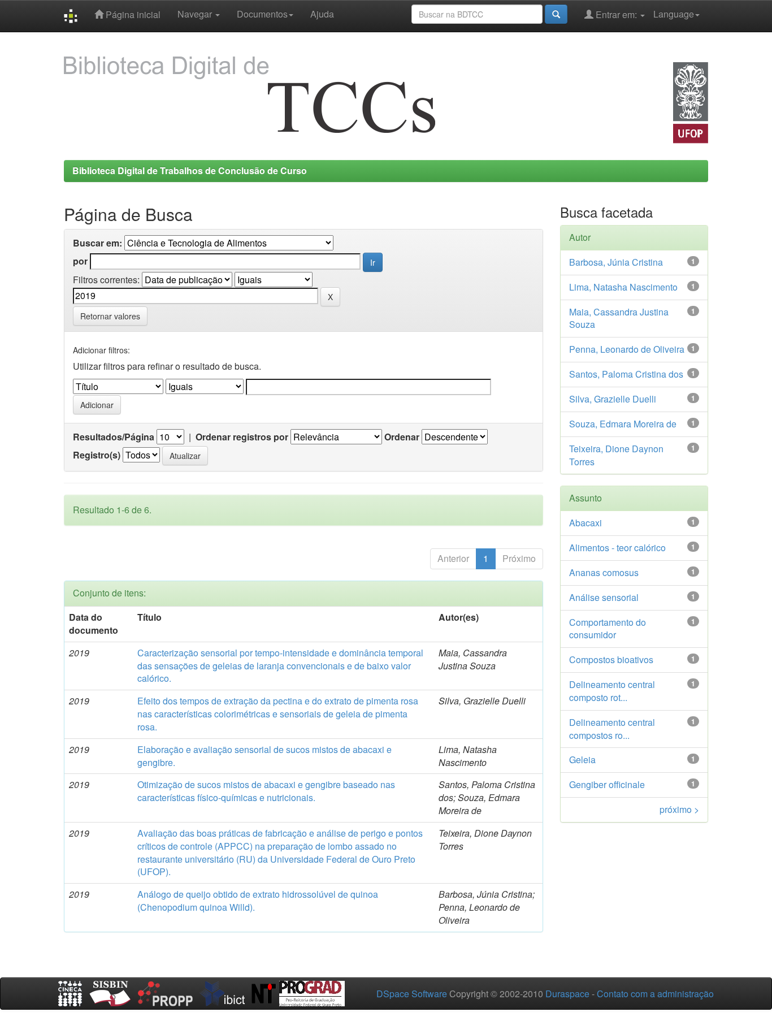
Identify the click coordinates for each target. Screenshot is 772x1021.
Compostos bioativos (611, 659)
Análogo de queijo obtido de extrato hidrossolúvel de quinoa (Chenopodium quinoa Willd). (257, 901)
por (80, 261)
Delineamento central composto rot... (612, 691)
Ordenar (401, 437)
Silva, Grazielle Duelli (612, 398)
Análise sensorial (604, 597)
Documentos (262, 13)
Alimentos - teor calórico (617, 547)
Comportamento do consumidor (607, 629)
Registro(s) (96, 455)
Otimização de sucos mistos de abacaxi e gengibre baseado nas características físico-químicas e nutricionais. (266, 791)
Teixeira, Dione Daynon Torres (616, 455)
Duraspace (567, 993)
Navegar (195, 13)
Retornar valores (110, 316)
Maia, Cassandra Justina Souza (619, 318)
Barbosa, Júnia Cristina (616, 262)
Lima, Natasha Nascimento (623, 286)
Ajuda (322, 13)
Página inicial (132, 14)
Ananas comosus (604, 572)
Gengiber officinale (607, 784)
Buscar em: (97, 243)
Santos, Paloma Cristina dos (626, 373)
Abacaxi (585, 522)
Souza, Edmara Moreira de (622, 423)
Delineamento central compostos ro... (612, 729)
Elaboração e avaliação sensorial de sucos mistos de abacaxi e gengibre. (264, 756)
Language (673, 13)
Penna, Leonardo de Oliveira (626, 349)
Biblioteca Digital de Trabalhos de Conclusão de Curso (189, 170)
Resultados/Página (113, 437)
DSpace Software (411, 993)
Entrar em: (616, 14)
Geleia (582, 759)
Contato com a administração (655, 993)
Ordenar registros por (242, 437)
